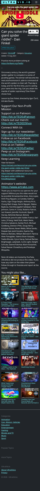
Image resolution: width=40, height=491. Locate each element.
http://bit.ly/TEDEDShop (16, 123)
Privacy (4, 472)
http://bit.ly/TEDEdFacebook (19, 141)
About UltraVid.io (8, 470)
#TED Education (8, 48)
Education (28, 53)
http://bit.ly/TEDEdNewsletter (20, 135)
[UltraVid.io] (16, 2)
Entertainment (7, 427)
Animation (5, 419)
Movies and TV (7, 433)
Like (32, 31)
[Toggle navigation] (36, 2)
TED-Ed (11, 53)
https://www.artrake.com (17, 187)
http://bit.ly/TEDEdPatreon (18, 116)
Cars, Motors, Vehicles (10, 422)
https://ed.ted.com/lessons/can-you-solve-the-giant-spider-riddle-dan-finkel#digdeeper (19, 176)
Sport (3, 438)
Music (3, 435)
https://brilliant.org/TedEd (12, 63)
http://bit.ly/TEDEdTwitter (17, 148)
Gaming (4, 430)
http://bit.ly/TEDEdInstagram (19, 154)
